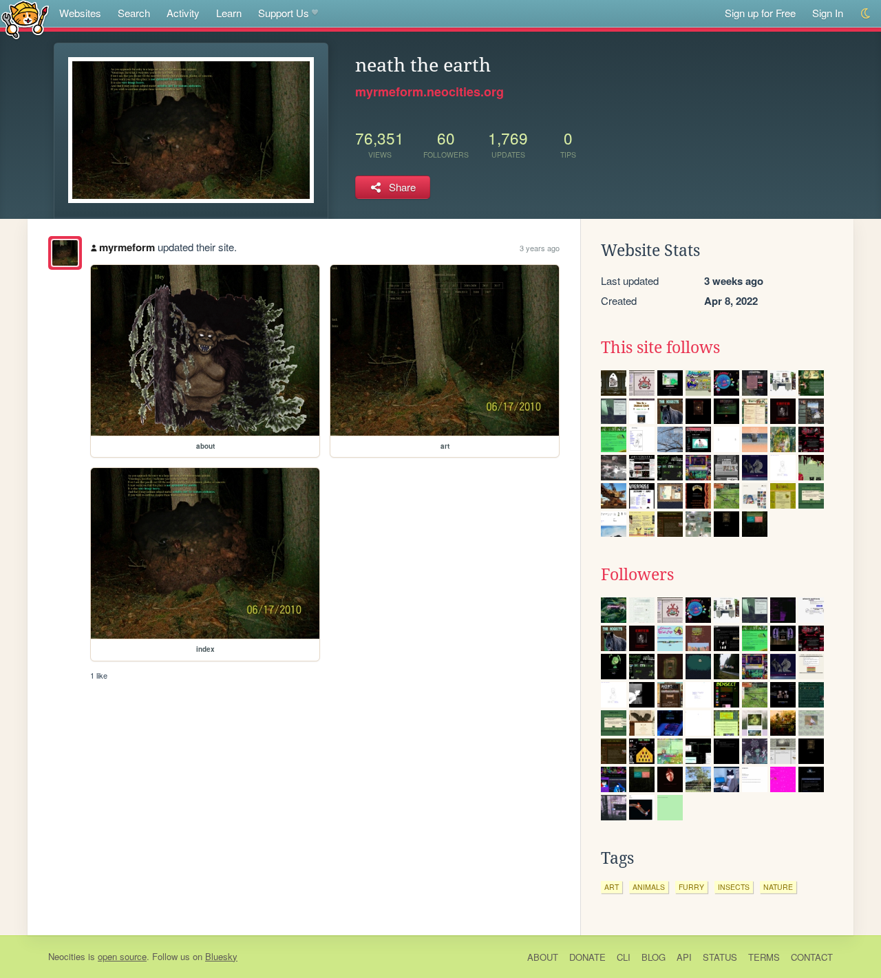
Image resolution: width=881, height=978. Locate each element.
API (684, 957)
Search (134, 13)
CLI (623, 957)
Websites (80, 13)
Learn (229, 13)
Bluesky (221, 956)
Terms (764, 957)
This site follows (660, 348)
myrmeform (127, 247)
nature (778, 887)
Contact (812, 957)
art (611, 887)
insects (734, 887)
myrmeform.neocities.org (429, 91)
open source (122, 956)
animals (649, 887)
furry (691, 887)
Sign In (827, 13)
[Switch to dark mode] (866, 13)
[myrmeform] (65, 253)
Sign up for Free (760, 13)
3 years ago (540, 247)
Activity (183, 13)
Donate (587, 957)
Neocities (66, 956)
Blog (653, 957)
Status (720, 957)
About (542, 957)
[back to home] (25, 19)
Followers (637, 575)
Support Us (283, 13)
